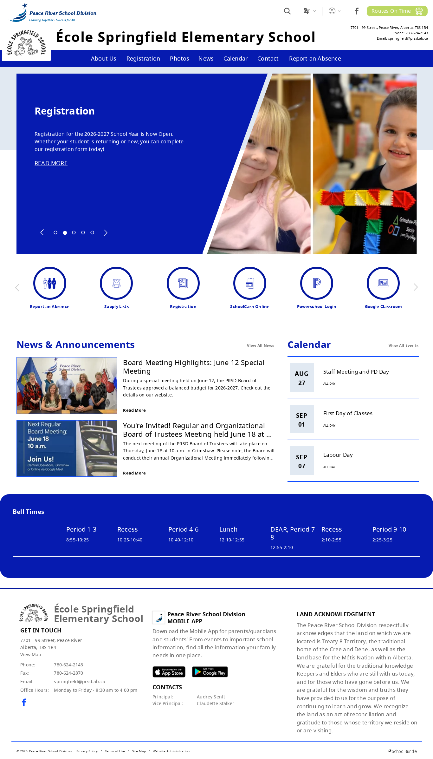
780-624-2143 (68, 665)
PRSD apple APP (168, 671)
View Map (30, 654)
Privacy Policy (87, 751)
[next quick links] (416, 287)
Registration (65, 111)
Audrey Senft (211, 697)
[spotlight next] (105, 232)
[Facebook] (356, 11)
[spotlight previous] (42, 232)
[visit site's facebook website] (24, 703)
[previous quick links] (17, 287)
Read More (134, 410)
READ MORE (51, 163)
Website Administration (171, 751)
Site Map (139, 751)
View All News (261, 345)
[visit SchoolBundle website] (402, 751)
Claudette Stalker (215, 703)
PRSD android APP (210, 671)
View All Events (403, 345)
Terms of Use (115, 751)
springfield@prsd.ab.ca (79, 681)
